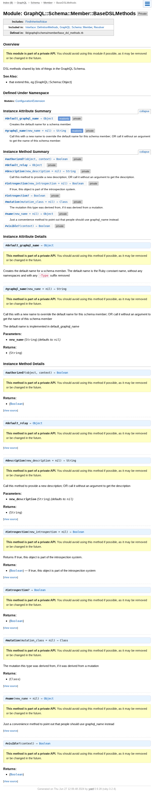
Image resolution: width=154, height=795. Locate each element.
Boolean (62, 372)
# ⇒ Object (30, 118)
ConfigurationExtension (30, 100)
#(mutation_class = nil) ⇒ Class (37, 201)
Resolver (99, 27)
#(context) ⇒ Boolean (28, 226)
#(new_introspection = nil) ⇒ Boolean (45, 183)
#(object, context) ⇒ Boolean (37, 159)
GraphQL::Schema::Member (76, 27)
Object (49, 245)
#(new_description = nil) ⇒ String (41, 171)
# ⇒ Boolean (26, 195)
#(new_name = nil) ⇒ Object (30, 213)
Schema (35, 2)
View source (10, 410)
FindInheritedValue (36, 21)
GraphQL (22, 2)
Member (48, 2)
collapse (144, 111)
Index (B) (8, 2)
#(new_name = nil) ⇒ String (36, 130)
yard (91, 788)
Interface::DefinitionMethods (41, 27)
